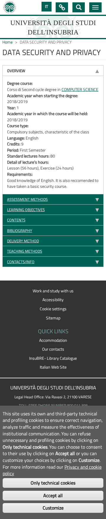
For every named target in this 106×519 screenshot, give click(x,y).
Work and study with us (53, 291)
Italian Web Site (53, 367)
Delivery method (23, 241)
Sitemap (53, 318)
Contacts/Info (20, 262)
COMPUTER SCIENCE (80, 89)
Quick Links (62, 7)
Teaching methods (24, 251)
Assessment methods (27, 199)
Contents (16, 220)
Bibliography (19, 230)
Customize (53, 507)
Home (7, 42)
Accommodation (53, 340)
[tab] (53, 70)
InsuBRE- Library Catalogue (53, 358)
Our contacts (53, 349)
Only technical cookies (53, 482)
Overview (16, 71)
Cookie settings (53, 309)
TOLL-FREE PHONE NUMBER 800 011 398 (53, 405)
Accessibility (53, 299)
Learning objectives (26, 210)
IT (46, 6)
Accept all (53, 495)
